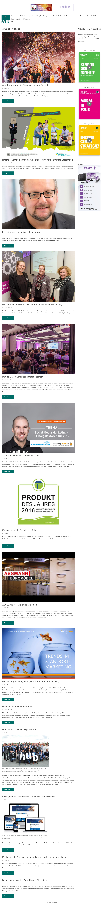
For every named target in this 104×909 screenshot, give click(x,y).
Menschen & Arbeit (78, 16)
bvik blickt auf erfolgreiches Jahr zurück (21, 232)
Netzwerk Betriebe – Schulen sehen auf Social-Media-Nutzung (32, 304)
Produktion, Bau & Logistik (41, 16)
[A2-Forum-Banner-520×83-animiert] (52, 10)
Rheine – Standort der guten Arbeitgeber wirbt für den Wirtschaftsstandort (37, 160)
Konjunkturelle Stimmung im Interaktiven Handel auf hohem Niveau (34, 857)
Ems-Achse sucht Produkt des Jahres (20, 530)
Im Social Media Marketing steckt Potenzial (22, 377)
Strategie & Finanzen (93, 16)
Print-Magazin (15, 19)
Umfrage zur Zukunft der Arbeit (17, 706)
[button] (12, 22)
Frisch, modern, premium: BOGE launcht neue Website (28, 796)
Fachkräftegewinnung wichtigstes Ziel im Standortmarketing (30, 681)
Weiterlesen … (8, 101)
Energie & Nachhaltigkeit (61, 16)
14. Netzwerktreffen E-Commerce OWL (21, 456)
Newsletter (26, 19)
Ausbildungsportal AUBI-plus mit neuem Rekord (25, 85)
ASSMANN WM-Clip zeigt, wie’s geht (19, 605)
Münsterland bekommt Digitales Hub (19, 729)
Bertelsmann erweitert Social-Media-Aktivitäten (24, 880)
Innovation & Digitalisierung (20, 16)
